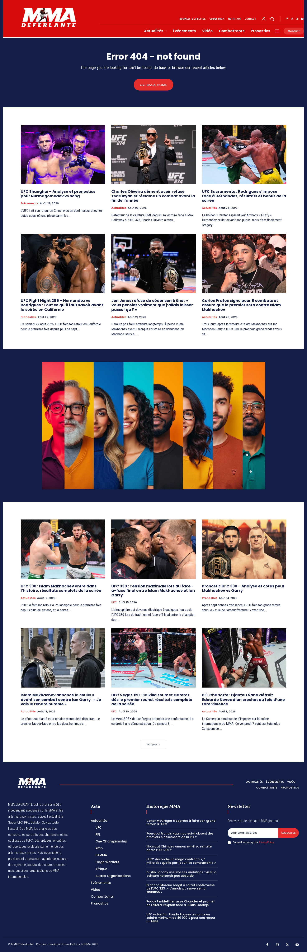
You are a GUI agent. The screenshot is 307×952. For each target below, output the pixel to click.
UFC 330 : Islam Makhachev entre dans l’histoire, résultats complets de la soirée (61, 588)
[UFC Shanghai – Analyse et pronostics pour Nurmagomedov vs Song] (63, 154)
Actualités (118, 208)
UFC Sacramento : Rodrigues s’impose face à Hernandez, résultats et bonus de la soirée (244, 196)
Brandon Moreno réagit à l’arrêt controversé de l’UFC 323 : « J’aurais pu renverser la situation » (180, 888)
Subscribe (288, 833)
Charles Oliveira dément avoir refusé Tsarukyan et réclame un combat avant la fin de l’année (153, 196)
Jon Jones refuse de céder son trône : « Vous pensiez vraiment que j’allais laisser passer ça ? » (152, 305)
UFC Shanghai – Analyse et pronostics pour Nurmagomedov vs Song (58, 194)
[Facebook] (287, 19)
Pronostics (28, 317)
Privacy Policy (266, 842)
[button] (272, 19)
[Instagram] (292, 19)
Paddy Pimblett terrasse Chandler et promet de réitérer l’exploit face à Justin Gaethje (180, 903)
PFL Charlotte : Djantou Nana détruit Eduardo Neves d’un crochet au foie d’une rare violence (243, 699)
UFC (114, 602)
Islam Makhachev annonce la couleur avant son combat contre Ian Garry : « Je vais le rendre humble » (61, 699)
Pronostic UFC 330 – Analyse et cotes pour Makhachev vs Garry (243, 588)
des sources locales (52, 865)
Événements (29, 203)
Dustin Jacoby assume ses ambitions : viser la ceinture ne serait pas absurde (181, 874)
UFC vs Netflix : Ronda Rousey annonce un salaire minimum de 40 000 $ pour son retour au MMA (180, 918)
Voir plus (152, 744)
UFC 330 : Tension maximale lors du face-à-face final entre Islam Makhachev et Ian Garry (153, 590)
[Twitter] (297, 19)
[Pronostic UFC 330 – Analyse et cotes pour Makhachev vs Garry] (244, 549)
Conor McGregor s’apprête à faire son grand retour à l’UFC (181, 822)
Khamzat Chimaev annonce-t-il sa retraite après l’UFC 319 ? (179, 848)
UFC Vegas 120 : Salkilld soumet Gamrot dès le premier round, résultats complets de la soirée (151, 699)
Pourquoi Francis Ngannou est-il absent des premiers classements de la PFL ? (179, 835)
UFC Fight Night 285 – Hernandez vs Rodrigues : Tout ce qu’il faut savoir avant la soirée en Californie (62, 305)
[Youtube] (302, 19)
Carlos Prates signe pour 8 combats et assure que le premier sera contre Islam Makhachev (241, 305)
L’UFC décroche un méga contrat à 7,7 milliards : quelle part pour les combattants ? (181, 861)
